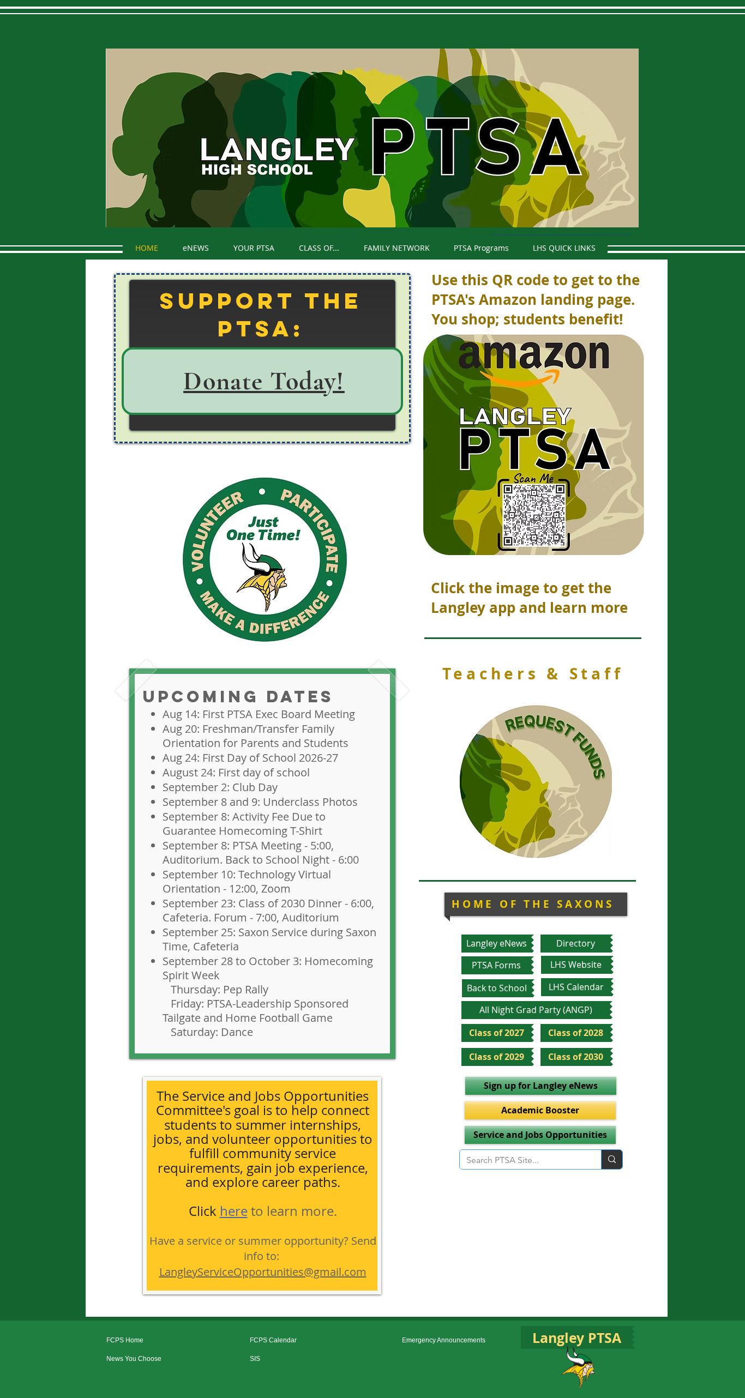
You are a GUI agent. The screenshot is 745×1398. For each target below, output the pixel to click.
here (234, 1211)
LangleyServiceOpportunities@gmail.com (263, 1271)
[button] (253, 247)
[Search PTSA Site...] (611, 1159)
